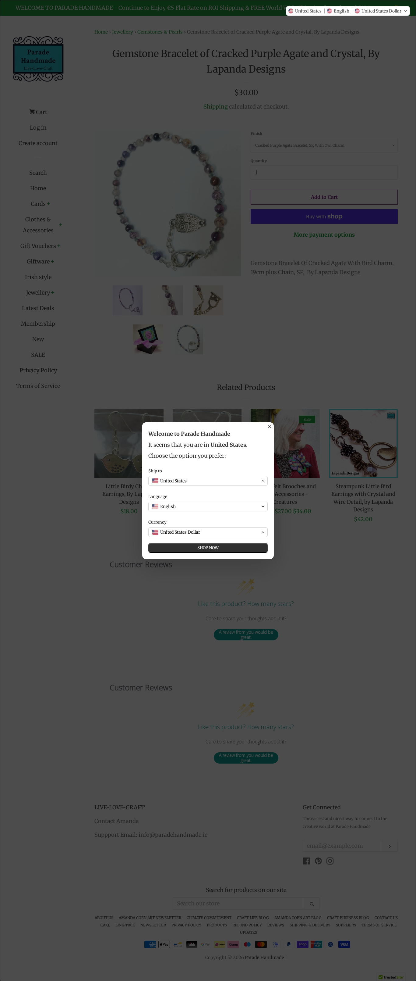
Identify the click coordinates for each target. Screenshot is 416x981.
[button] (348, 11)
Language (157, 496)
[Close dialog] (269, 427)
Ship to (155, 471)
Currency (157, 522)
